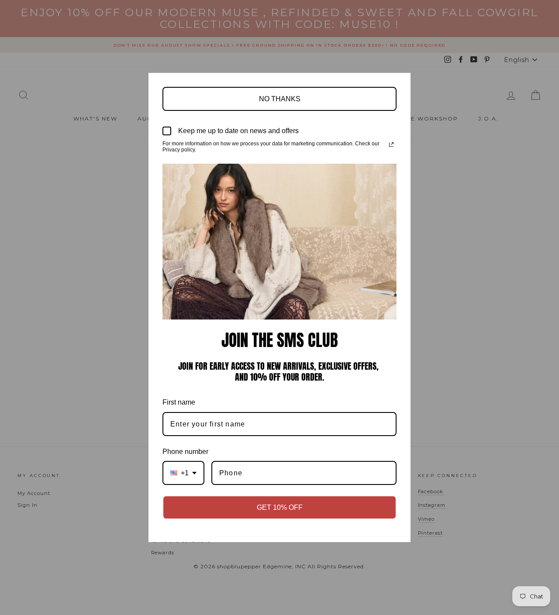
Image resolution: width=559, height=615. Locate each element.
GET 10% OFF (280, 507)
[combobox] (183, 473)
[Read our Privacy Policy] (391, 144)
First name (178, 402)
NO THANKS (279, 99)
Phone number (185, 451)
